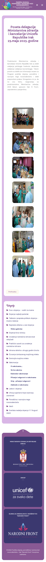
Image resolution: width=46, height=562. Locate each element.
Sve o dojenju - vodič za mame (21, 310)
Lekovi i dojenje (15, 389)
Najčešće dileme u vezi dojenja (21, 325)
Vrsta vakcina (16, 370)
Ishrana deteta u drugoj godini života (24, 350)
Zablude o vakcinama (19, 385)
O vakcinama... (16, 366)
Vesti (11, 406)
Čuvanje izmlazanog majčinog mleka (24, 354)
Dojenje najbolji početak (18, 314)
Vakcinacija (13, 362)
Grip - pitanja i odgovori (20, 381)
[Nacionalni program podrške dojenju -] (18, 5)
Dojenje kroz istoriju (17, 333)
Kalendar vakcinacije (19, 374)
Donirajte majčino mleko (19, 358)
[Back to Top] (23, 431)
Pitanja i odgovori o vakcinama (23, 377)
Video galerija (16, 329)
